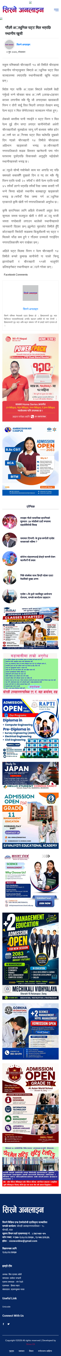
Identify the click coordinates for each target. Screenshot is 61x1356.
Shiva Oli (30, 1344)
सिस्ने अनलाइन (23, 44)
